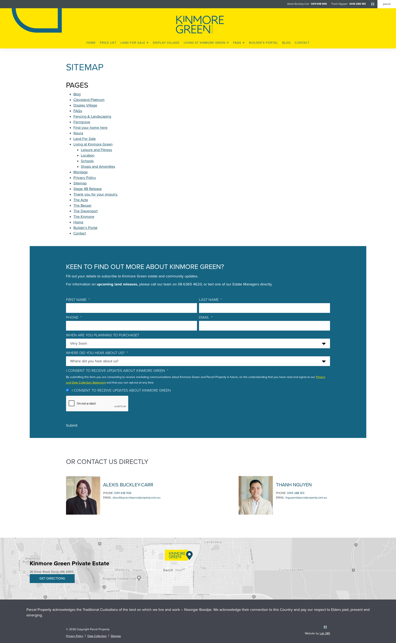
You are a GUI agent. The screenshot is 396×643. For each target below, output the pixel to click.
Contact (79, 233)
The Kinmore (83, 216)
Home (78, 222)
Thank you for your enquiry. (95, 194)
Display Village (85, 105)
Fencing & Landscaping (92, 116)
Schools (87, 161)
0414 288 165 (357, 4)
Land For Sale (84, 138)
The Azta (80, 200)
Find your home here (90, 127)
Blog (77, 94)
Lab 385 (325, 633)
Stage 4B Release (87, 189)
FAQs (77, 111)
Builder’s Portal (85, 227)
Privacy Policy (84, 177)
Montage (80, 172)
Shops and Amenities (98, 166)
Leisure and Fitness (96, 150)
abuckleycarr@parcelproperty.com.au (136, 497)
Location (87, 155)
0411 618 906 (319, 4)
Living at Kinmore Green (93, 144)
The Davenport (85, 211)
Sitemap (80, 183)
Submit (71, 425)
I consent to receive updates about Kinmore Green (121, 390)
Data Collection (97, 636)
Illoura (78, 133)
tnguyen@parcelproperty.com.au (306, 497)
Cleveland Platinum (89, 99)
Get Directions (52, 578)
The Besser (82, 205)
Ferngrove (81, 122)
